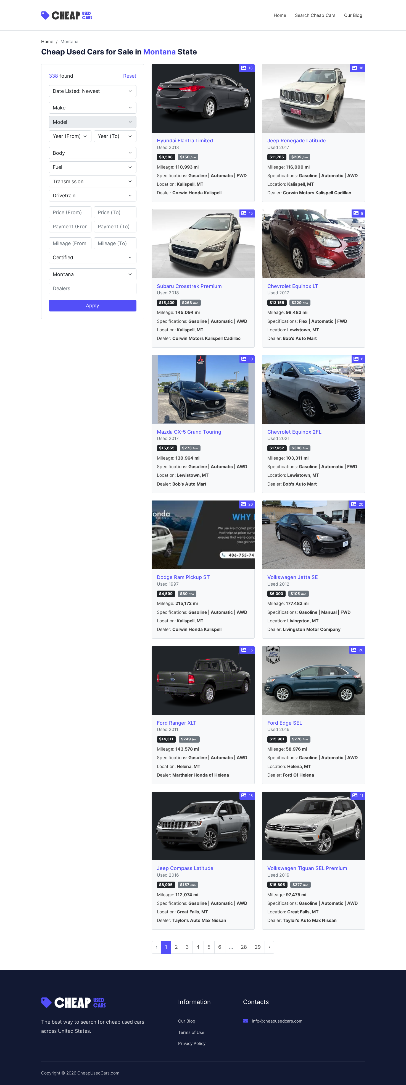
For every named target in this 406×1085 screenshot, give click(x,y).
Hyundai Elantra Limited (185, 140)
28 (244, 947)
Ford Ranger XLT (176, 723)
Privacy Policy (191, 1043)
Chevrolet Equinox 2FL (294, 432)
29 (258, 947)
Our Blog (353, 15)
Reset (129, 76)
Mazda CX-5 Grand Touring (189, 432)
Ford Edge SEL (284, 723)
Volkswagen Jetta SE (292, 577)
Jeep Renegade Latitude (296, 140)
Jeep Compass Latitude (185, 868)
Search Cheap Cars (315, 15)
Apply (92, 305)
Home (280, 15)
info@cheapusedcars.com (277, 1021)
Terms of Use (191, 1032)
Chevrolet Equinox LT (292, 286)
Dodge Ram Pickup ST (183, 577)
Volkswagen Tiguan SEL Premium (307, 868)
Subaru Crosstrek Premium (189, 286)
